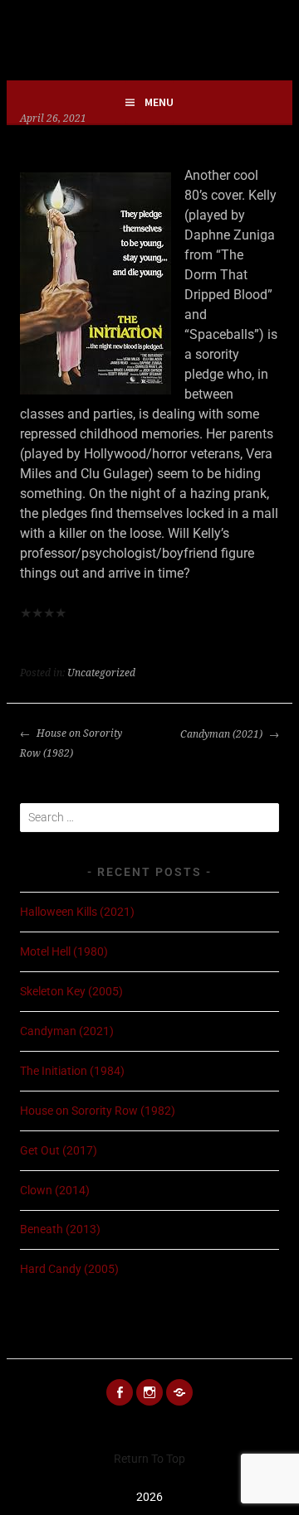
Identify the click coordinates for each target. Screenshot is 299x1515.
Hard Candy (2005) (69, 1268)
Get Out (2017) (58, 1150)
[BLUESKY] (179, 1392)
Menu (159, 101)
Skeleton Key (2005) (71, 991)
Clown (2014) (55, 1190)
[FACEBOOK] (119, 1392)
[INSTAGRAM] (149, 1392)
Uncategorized (101, 673)
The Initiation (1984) (72, 1070)
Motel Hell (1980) (64, 951)
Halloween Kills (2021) (77, 911)
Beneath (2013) (60, 1229)
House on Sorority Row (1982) (71, 743)
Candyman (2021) (222, 734)
